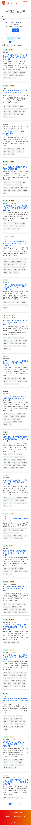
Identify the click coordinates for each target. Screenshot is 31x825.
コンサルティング (11, 151)
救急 (14, 114)
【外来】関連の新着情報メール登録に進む (15, 33)
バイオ (15, 108)
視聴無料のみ (16, 24)
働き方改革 (22, 72)
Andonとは (8, 816)
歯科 (9, 459)
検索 (15, 30)
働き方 (5, 72)
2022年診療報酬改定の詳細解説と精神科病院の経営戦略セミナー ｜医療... (15, 398)
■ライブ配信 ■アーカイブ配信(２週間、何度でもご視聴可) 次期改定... (15, 208)
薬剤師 (15, 269)
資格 (20, 264)
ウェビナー (11, 22)
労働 (5, 459)
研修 (13, 259)
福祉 (21, 259)
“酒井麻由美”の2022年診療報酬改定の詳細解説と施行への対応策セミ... (15, 439)
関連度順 (17, 38)
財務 (22, 114)
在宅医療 (25, 190)
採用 (5, 111)
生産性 (13, 148)
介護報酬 (13, 419)
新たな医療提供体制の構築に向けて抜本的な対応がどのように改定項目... (15, 57)
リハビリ (9, 114)
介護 (25, 259)
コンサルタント (20, 151)
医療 (10, 72)
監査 (14, 381)
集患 (9, 154)
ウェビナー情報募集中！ (23, 1)
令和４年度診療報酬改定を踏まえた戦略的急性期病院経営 (15, 92)
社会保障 (19, 190)
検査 (5, 151)
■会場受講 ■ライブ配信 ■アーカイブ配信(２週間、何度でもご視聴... (15, 322)
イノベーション (7, 185)
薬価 (24, 111)
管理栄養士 (6, 267)
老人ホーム (16, 383)
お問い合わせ (21, 816)
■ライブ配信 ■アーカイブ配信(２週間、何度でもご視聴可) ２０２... (15, 657)
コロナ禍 (25, 108)
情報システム (16, 272)
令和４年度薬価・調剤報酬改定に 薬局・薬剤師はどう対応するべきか (15, 553)
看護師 (21, 467)
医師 (5, 114)
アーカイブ (21, 22)
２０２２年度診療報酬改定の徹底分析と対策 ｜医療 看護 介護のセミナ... (15, 482)
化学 (20, 108)
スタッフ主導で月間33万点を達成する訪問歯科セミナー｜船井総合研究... (15, 782)
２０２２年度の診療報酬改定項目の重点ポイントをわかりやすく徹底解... (15, 243)
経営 (11, 108)
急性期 (11, 116)
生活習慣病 (21, 75)
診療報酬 (9, 77)
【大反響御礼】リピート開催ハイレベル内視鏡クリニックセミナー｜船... (15, 133)
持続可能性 (6, 571)
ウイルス (6, 75)
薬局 (19, 269)
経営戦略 (18, 148)
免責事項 (14, 816)
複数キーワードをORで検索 (16, 26)
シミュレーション (7, 535)
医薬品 (21, 106)
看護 (16, 75)
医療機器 (6, 261)
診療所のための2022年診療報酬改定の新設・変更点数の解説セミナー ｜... (15, 363)
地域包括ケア (15, 72)
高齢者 (17, 797)
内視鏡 (13, 154)
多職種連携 (6, 467)
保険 (10, 182)
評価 (5, 77)
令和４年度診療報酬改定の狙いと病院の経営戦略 (15, 168)
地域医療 (11, 75)
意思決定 (19, 381)
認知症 (24, 267)
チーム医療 (18, 267)
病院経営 (15, 111)
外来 (14, 77)
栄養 (24, 264)
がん (5, 264)
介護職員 (6, 307)
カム (5, 228)
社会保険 (6, 187)
